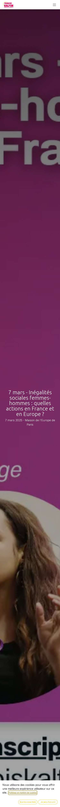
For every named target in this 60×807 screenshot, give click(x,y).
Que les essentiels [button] (28, 802)
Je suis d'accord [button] (48, 802)
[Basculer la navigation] (54, 4)
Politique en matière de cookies (23, 792)
